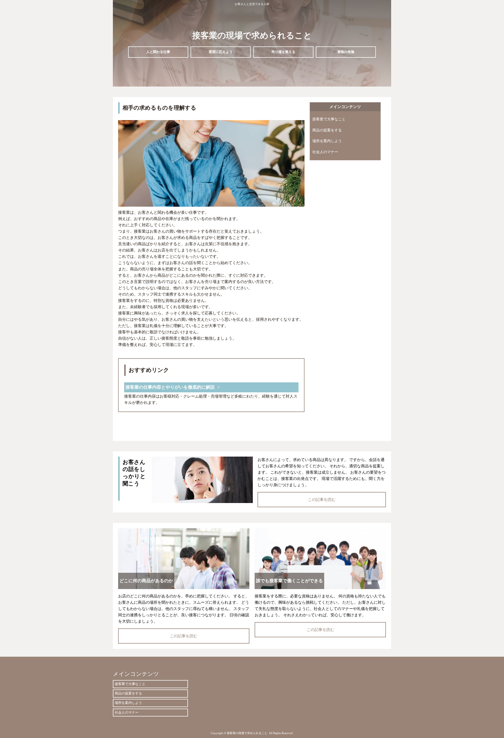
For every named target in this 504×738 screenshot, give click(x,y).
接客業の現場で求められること (252, 35)
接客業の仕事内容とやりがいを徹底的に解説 (170, 387)
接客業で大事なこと (328, 119)
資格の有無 (345, 52)
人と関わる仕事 (158, 52)
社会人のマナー (325, 152)
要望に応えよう (221, 52)
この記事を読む (321, 500)
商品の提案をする (327, 130)
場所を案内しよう (327, 141)
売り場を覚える (283, 52)
